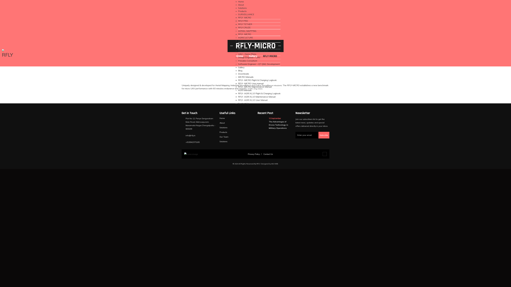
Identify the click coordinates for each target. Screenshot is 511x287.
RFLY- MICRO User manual (250, 83)
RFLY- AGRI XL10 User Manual (252, 100)
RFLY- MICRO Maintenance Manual (255, 86)
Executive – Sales (246, 47)
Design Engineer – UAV (249, 57)
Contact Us (243, 103)
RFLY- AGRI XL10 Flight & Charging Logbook (259, 93)
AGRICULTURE (245, 37)
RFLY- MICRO (244, 17)
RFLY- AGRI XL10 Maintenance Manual (256, 96)
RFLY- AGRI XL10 (246, 40)
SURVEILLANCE (246, 14)
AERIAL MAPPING (247, 31)
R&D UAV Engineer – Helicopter (253, 50)
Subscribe (324, 135)
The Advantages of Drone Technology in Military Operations (278, 125)
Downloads (243, 73)
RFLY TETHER (245, 24)
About (241, 4)
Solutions (242, 8)
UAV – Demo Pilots (247, 54)
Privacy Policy (254, 154)
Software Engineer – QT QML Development (259, 64)
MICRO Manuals (246, 77)
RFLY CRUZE (244, 27)
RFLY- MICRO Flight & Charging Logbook (257, 80)
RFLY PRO (243, 21)
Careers (242, 44)
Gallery (241, 67)
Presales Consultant (247, 60)
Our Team (224, 137)
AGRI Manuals (245, 90)
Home (241, 1)
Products (242, 11)
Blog (240, 70)
